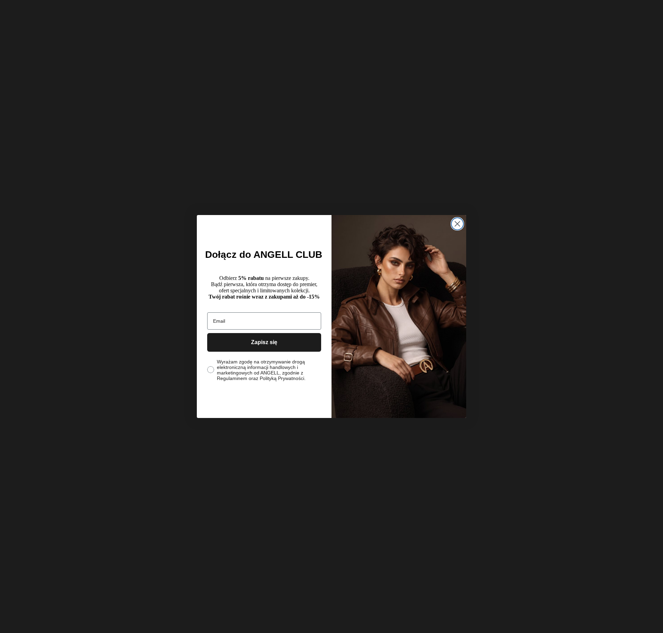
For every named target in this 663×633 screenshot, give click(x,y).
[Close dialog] (457, 224)
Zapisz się (264, 342)
